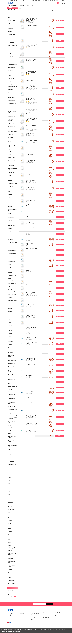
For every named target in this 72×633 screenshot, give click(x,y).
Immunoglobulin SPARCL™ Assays (11, 395)
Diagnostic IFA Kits (10, 308)
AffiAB (9, 17)
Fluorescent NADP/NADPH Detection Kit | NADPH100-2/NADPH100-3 (30, 293)
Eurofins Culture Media (11, 325)
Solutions (9, 528)
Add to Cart (59, 206)
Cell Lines (9, 281)
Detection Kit (10, 31)
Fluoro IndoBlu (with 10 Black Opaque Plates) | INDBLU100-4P (31, 359)
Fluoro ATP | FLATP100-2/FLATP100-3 (32, 423)
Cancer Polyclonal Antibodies (12, 275)
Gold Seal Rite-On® (10, 352)
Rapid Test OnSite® (11, 488)
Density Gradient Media (11, 303)
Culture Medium (10, 297)
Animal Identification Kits (11, 222)
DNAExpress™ (10, 314)
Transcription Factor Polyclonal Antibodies (12, 554)
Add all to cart (59, 436)
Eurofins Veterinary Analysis (12, 327)
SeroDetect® (10, 520)
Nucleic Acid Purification (11, 72)
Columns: (41, 11)
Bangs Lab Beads (10, 259)
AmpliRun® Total (10, 220)
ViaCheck (9, 577)
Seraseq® (9, 517)
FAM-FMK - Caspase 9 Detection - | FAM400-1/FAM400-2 (31, 167)
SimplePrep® (10, 525)
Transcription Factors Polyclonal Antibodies (12, 556)
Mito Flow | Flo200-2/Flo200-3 (31, 222)
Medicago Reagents (11, 141)
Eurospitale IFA (10, 37)
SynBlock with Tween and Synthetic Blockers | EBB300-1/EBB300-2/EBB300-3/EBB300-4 (31, 19)
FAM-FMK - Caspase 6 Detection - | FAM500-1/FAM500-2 (31, 161)
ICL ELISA (9, 53)
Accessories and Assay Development (11, 204)
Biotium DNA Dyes (10, 267)
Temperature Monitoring (11, 547)
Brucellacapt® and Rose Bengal (12, 269)
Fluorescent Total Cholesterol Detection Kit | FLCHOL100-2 (31, 287)
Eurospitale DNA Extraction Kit (12, 34)
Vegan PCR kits (10, 569)
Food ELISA (9, 175)
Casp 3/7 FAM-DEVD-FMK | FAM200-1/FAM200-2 (30, 181)
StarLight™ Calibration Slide (12, 536)
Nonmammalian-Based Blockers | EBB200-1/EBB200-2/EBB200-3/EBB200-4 (31, 26)
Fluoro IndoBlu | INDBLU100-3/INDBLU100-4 (30, 369)
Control (9, 292)
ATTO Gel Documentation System (12, 236)
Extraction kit (10, 333)
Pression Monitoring (11, 461)
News (32, 5)
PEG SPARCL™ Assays (11, 452)
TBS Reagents (10, 151)
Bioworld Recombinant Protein (12, 26)
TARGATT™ (9, 545)
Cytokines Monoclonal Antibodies (12, 302)
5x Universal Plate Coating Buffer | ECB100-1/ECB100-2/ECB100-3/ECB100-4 (31, 39)
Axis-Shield (9, 258)
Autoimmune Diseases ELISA (12, 103)
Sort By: (21, 11)
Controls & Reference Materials (12, 294)
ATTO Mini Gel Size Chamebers (12, 242)
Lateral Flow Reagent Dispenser (12, 413)
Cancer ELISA (10, 108)
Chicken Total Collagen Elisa (12, 283)
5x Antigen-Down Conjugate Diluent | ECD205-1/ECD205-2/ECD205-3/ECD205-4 (31, 119)
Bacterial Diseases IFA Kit (11, 165)
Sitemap (21, 618)
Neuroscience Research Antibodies (11, 443)
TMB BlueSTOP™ (10, 548)
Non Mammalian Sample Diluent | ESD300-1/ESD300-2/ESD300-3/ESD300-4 (31, 53)
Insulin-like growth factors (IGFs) (11, 403)
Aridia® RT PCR (10, 228)
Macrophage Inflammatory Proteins (11, 422)
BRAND (44, 612)
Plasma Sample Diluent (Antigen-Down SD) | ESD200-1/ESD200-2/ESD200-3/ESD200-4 (31, 59)
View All (56, 617)
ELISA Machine (10, 129)
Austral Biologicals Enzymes (12, 253)
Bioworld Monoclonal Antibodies (12, 25)
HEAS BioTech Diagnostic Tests (12, 50)
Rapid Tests (9, 491)
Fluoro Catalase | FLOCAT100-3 (31, 327)
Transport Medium (10, 558)
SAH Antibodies (10, 500)
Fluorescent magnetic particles (12, 45)
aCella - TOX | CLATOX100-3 (30, 259)
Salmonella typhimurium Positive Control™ (12, 504)
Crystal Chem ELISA (11, 123)
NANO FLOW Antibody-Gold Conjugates (12, 437)
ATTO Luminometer (10, 239)
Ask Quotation (22, 5)
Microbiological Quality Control (12, 70)
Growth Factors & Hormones (12, 360)
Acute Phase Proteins (11, 95)
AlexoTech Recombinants (11, 97)
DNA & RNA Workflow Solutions (12, 5)
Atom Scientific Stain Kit (11, 20)
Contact (28, 5)
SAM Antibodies (10, 506)
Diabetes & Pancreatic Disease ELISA (12, 169)
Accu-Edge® (10, 206)
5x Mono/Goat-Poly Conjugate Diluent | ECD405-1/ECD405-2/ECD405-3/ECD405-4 (31, 106)
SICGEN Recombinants (11, 523)
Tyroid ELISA (10, 154)
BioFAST (9, 23)
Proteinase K (10, 477)
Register (63, 0)
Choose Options (59, 20)
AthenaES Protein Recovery (12, 234)
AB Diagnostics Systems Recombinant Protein (11, 12)
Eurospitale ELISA (10, 36)
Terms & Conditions (14, 626)
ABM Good (44, 615)
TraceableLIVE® (10, 550)
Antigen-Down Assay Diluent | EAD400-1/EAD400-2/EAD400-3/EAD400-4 (31, 72)
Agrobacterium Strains (11, 217)
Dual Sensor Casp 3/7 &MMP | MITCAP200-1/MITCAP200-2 (31, 409)
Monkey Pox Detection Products (11, 143)
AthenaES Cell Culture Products (12, 233)
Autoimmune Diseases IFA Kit (12, 163)
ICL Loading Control (10, 56)
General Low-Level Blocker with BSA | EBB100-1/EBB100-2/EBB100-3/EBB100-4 (31, 33)
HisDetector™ (10, 383)
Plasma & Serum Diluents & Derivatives (12, 456)
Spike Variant (10, 531)
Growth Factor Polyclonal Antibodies (11, 358)
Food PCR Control (10, 341)
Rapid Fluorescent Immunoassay (12, 486)
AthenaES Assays (10, 231)
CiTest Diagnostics (57, 612)
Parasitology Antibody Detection (12, 183)
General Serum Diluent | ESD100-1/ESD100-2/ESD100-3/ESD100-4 (31, 66)
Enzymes (9, 322)
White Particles (10, 94)
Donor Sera (9, 316)
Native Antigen (57, 614)
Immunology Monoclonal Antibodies (11, 399)
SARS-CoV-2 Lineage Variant (12, 509)
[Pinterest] (8, 622)
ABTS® (9, 202)
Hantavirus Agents (10, 377)
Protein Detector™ (10, 471)
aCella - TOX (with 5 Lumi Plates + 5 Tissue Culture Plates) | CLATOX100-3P (31, 249)
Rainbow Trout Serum (11, 78)
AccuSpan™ (9, 213)
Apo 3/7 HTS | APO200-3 (30, 233)
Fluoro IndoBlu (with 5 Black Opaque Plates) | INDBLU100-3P (31, 364)
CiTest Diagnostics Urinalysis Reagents (12, 112)
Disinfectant (10, 311)
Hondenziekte (46, 620)
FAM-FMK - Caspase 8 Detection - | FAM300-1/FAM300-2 (31, 174)
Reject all (8, 631)
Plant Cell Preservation (11, 73)
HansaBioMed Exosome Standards (11, 371)
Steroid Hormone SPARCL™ (11, 537)
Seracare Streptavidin (11, 515)
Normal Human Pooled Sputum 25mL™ (12, 446)
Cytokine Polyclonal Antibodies (12, 300)
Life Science (10, 191)
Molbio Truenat (10, 430)
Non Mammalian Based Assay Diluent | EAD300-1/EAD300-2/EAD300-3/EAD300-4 (31, 80)
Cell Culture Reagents (11, 280)
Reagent (9, 494)
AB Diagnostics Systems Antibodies (11, 10)
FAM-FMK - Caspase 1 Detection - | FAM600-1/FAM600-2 (31, 154)
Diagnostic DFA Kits (11, 305)
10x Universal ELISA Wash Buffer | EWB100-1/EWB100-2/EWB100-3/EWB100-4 (31, 45)
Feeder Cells (10, 336)
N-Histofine (9, 433)
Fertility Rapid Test (10, 338)
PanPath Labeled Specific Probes (11, 146)
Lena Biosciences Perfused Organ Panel (12, 415)
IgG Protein (9, 391)
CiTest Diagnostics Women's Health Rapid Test (12, 114)
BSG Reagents (10, 270)
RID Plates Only (10, 149)
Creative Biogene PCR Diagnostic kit (11, 120)
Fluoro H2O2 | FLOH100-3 (30, 332)
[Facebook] (10, 622)
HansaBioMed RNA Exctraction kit (12, 376)
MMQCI (9, 428)
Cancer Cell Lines (10, 272)
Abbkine (56, 615)
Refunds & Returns (43, 626)
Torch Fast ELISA (10, 152)
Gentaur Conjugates (11, 347)
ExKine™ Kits (10, 330)
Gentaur (44, 614)
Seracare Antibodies (11, 514)
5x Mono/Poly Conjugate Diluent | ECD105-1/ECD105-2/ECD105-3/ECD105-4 (31, 126)
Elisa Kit (9, 319)
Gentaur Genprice (10, 48)
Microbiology (10, 425)
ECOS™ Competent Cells (11, 128)
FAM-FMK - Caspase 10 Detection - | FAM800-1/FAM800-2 (31, 141)
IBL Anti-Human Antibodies (11, 177)
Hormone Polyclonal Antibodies (12, 386)
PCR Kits (9, 449)
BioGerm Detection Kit (11, 105)
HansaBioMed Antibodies (11, 363)
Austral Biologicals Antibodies (12, 250)
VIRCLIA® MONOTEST (11, 580)
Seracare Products (10, 83)
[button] (12, 594)
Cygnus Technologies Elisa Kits (12, 126)
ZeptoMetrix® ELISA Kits (11, 583)
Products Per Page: (58, 11)
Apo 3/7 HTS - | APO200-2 (30, 238)
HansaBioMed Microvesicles (12, 374)
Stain (9, 534)
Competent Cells (10, 289)
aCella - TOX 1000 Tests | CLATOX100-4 (30, 244)
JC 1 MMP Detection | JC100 (30, 200)
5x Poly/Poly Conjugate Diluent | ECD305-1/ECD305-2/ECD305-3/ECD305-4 (31, 112)
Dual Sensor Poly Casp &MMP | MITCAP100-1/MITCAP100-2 (31, 416)
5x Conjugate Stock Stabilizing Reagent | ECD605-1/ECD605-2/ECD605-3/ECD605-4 (31, 99)
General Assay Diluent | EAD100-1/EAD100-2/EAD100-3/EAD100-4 (31, 93)
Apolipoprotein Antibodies (11, 225)
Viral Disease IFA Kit (11, 189)
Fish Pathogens (10, 339)
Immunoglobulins (10, 134)
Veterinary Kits (10, 575)
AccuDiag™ (9, 15)
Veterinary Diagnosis (11, 574)
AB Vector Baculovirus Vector (12, 14)
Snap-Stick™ (10, 84)
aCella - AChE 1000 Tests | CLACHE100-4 (30, 275)
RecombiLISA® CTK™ (11, 497)
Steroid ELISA (10, 188)
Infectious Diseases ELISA (11, 178)
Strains (9, 539)
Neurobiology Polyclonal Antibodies (11, 441)
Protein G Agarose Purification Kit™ (12, 475)
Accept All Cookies (15, 631)
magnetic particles (10, 62)
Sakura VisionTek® (10, 502)
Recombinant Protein (11, 499)
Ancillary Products (10, 162)
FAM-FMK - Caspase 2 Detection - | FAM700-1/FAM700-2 (31, 147)
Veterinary (9, 572)
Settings (3, 631)
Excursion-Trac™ (10, 328)
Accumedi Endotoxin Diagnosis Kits (12, 210)
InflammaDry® (10, 59)
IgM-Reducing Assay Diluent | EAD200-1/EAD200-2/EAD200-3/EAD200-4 (31, 86)
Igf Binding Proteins (11, 389)
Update (16, 596)
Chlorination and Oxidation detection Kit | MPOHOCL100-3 (31, 387)
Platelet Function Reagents (11, 458)
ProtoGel (9, 480)
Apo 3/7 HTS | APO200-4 (30, 227)
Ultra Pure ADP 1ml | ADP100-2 (31, 270)
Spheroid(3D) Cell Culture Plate (12, 86)
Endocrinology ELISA (11, 172)
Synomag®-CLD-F (10, 89)
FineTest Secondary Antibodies (12, 131)
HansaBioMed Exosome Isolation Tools (11, 368)
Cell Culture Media (10, 28)
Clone (9, 286)
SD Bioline (9, 512)
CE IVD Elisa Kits (10, 278)
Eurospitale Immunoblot (11, 39)
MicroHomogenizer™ (11, 427)
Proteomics (9, 75)
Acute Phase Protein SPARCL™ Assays (12, 215)
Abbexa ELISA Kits (10, 194)
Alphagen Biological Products (12, 100)
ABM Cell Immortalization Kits (12, 199)
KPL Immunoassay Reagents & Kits (12, 410)
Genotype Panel (10, 344)
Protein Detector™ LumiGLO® (12, 473)
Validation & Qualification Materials (11, 566)
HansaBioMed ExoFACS (11, 366)
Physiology (9, 454)
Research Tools (10, 81)
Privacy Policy (57, 626)
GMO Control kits (10, 350)
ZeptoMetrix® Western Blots (12, 585)
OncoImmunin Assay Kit (11, 157)
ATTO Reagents (10, 247)
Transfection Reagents (11, 92)
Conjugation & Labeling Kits (12, 291)
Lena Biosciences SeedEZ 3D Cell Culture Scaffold (12, 418)
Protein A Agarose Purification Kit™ (12, 468)
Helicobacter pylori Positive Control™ (11, 380)
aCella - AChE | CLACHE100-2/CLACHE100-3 (30, 280)
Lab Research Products (11, 61)
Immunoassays (10, 392)
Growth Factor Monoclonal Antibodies (11, 356)
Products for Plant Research (12, 464)
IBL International (46, 617)
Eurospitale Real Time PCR (11, 42)
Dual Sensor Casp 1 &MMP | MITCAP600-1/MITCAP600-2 (30, 403)
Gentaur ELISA (10, 349)
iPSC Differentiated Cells (11, 406)
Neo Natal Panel (10, 180)
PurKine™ (9, 483)
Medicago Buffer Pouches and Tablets (12, 139)
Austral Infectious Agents (11, 256)
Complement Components (11, 116)
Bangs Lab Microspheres (11, 261)
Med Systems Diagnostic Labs (12, 160)
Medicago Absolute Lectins (12, 137)
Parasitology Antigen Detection (12, 186)
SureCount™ (9, 542)
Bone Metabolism (10, 106)
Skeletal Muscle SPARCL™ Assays (12, 526)
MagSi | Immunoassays (11, 67)
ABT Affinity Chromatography (12, 200)
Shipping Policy (29, 626)
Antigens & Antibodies (11, 223)
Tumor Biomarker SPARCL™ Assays (12, 562)
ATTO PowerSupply (10, 245)
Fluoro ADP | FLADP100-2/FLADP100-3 (30, 430)
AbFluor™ (9, 197)
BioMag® (9, 264)
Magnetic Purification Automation (12, 64)
